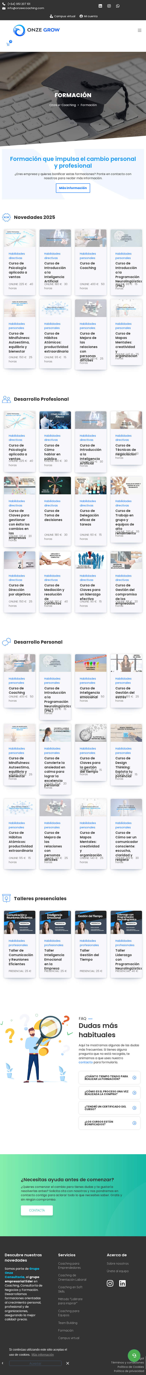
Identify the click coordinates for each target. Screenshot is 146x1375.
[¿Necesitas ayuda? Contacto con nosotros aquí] (134, 1355)
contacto (86, 1062)
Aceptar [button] (35, 1363)
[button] (139, 30)
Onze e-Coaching (62, 105)
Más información (73, 188)
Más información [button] (43, 1354)
